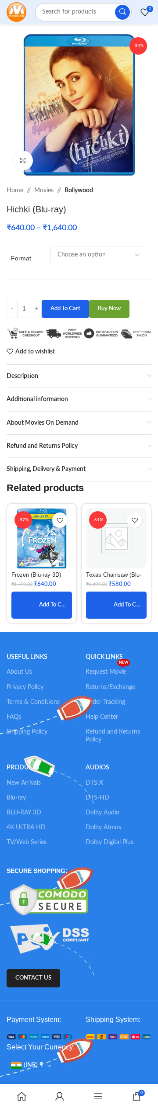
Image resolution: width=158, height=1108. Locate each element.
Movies (44, 190)
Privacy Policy (25, 687)
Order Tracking (105, 702)
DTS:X (94, 783)
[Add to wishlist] (60, 520)
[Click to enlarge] (23, 160)
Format (21, 258)
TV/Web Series (27, 842)
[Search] (122, 12)
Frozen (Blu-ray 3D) (36, 575)
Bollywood (79, 190)
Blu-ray (16, 798)
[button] (41, 605)
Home (15, 190)
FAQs (14, 717)
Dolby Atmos (103, 827)
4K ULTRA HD (26, 827)
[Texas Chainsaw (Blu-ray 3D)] (116, 538)
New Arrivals (24, 783)
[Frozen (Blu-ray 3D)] (41, 538)
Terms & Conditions (33, 702)
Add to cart (65, 309)
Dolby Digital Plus (109, 842)
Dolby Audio (102, 813)
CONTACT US (33, 978)
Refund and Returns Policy (113, 736)
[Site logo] (16, 12)
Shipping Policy (27, 732)
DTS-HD (97, 798)
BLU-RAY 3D (24, 813)
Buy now (109, 309)
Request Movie (107, 670)
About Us (19, 672)
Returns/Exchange (110, 687)
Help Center (102, 717)
